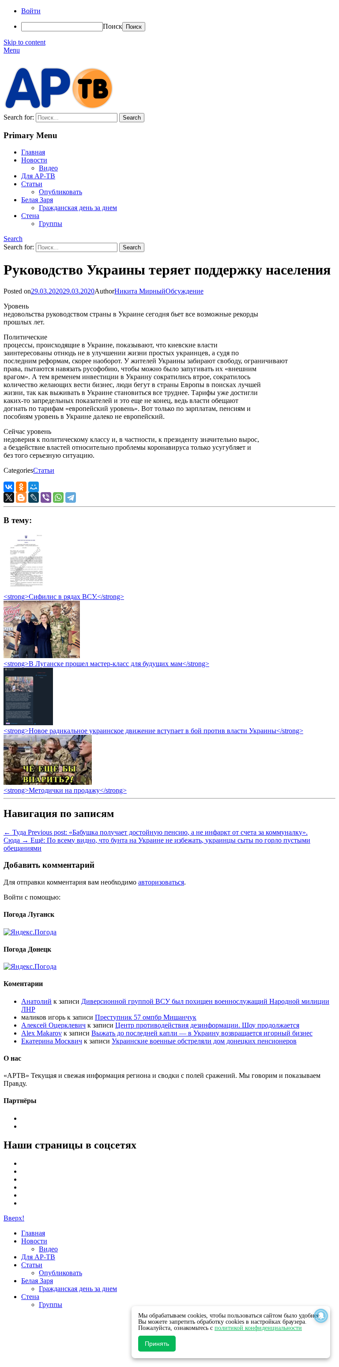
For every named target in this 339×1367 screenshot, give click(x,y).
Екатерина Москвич (51, 1041)
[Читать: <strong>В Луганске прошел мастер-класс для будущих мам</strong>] (42, 655)
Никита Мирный (140, 291)
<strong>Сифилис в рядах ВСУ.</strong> (64, 596)
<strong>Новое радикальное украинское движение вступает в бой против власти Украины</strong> (153, 730)
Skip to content (24, 42)
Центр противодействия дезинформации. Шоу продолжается (207, 1025)
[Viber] (46, 497)
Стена (30, 215)
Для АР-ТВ (38, 176)
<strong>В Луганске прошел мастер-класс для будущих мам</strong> (106, 663)
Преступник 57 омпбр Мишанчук (145, 1017)
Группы (50, 223)
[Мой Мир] (33, 487)
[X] (9, 497)
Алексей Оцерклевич (53, 1025)
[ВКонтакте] (9, 487)
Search (13, 238)
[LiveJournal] (33, 497)
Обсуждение (184, 291)
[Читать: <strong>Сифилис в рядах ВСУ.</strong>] (24, 588)
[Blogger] (21, 497)
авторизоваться (161, 882)
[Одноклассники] (21, 487)
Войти (31, 11)
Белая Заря (37, 199)
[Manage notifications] (321, 1316)
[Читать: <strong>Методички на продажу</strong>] (48, 782)
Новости (34, 160)
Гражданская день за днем (78, 207)
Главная (33, 152)
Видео (48, 168)
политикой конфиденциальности (258, 1328)
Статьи (31, 184)
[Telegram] (70, 497)
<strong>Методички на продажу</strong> (65, 790)
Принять (157, 1343)
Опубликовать (60, 192)
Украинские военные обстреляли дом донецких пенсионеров (204, 1041)
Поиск (112, 26)
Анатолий (36, 1001)
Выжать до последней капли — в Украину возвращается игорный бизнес (202, 1033)
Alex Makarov (41, 1033)
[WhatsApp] (58, 497)
